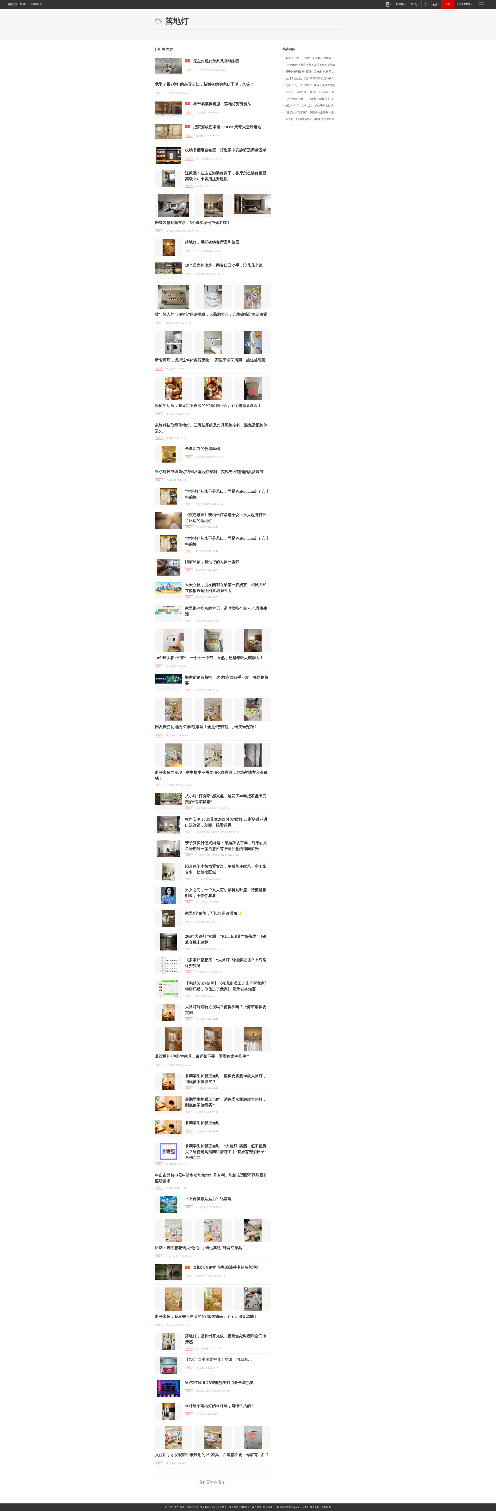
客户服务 (256, 1507)
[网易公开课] (401, 4)
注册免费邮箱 (463, 4)
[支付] (426, 4)
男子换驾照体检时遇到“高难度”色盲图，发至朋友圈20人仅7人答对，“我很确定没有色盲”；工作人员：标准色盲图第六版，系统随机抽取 (313, 71)
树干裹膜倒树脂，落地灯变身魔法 (222, 104)
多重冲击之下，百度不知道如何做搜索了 (309, 58)
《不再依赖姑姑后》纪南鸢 (208, 1198)
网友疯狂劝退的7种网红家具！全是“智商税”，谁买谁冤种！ (206, 727)
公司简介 (222, 1507)
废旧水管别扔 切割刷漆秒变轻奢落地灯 (226, 1267)
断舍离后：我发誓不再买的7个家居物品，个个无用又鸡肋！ (206, 1316)
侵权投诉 (326, 1507)
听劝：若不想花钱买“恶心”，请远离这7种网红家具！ (200, 1248)
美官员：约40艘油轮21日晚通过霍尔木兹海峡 (312, 119)
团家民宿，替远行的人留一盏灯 (212, 562)
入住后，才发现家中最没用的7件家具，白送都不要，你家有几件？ (212, 1455)
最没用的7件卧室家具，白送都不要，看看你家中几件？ (202, 1056)
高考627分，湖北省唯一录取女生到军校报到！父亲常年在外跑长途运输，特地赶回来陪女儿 (313, 85)
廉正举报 (314, 1507)
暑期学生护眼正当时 (202, 1123)
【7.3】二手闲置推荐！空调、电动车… (218, 1359)
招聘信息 (245, 1507)
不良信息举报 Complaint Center (291, 1507)
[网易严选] (414, 4)
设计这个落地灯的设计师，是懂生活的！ (220, 1406)
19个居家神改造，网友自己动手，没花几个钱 (224, 265)
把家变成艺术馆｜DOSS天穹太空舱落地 (227, 127)
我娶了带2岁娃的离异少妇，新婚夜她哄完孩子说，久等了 (204, 84)
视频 (189, 69)
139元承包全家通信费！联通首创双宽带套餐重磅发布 (313, 64)
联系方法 (233, 1507)
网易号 (159, 93)
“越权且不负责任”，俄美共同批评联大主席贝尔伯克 (313, 112)
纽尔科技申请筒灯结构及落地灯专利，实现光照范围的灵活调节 (209, 472)
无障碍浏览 (36, 4)
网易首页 (12, 4)
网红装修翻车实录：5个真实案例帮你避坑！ (193, 222)
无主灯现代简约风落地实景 (216, 61)
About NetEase (207, 1507)
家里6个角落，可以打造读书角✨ (213, 913)
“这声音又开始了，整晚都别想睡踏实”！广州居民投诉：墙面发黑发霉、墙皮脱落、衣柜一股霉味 (313, 98)
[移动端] (389, 4)
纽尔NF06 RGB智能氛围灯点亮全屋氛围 (219, 1382)
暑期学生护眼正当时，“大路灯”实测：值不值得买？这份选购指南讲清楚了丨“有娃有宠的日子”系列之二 (225, 1152)
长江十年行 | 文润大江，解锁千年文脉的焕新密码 (313, 105)
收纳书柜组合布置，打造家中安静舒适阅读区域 (225, 150)
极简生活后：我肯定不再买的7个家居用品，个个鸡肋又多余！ (208, 405)
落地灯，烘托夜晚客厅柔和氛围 (212, 242)
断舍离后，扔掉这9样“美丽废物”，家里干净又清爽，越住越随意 (210, 360)
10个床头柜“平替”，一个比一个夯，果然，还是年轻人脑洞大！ (209, 658)
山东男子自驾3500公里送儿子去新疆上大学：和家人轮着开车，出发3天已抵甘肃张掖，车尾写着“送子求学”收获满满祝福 (313, 92)
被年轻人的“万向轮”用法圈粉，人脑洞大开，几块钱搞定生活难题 (211, 314)
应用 (22, 4)
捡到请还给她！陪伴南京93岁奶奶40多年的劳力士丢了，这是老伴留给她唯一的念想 (313, 78)
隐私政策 (268, 1507)
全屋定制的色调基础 (202, 448)
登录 (447, 4)
